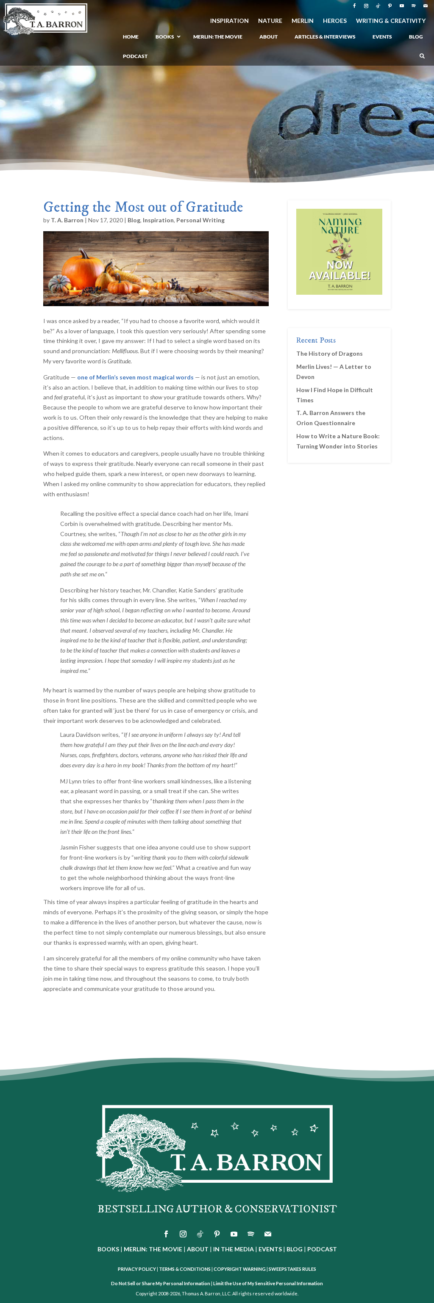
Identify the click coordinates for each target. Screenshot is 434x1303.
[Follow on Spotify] (413, 6)
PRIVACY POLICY (137, 1269)
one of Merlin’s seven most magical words (135, 377)
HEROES (335, 21)
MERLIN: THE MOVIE (153, 1249)
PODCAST (322, 1249)
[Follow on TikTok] (378, 6)
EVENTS (270, 1249)
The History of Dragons (329, 353)
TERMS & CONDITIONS (185, 1269)
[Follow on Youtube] (402, 6)
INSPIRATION (229, 21)
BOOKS (108, 1249)
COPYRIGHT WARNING (240, 1269)
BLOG (295, 1249)
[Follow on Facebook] (354, 6)
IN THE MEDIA (233, 1249)
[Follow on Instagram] (366, 6)
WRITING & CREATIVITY (391, 21)
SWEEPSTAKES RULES (292, 1269)
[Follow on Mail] (425, 6)
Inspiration (158, 220)
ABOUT (198, 1249)
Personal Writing (200, 220)
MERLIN (303, 21)
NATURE (270, 21)
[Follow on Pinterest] (390, 6)
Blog (134, 220)
